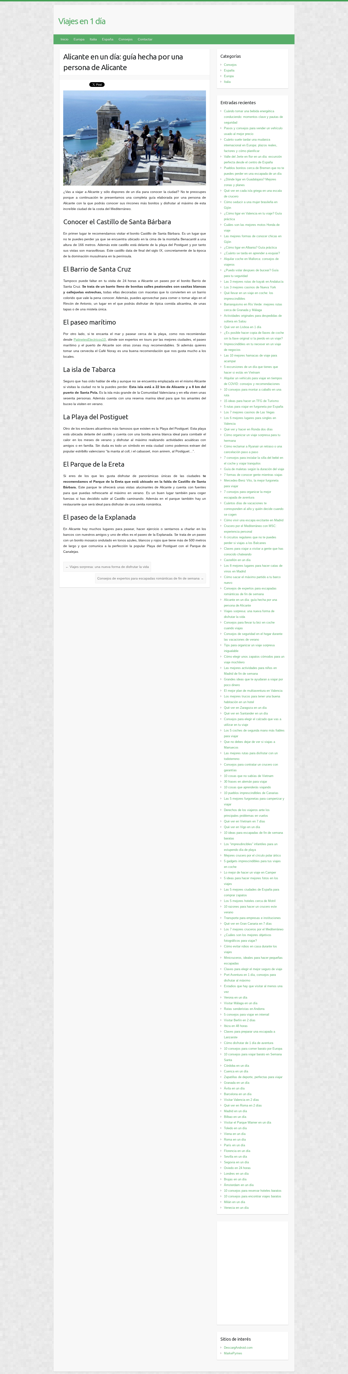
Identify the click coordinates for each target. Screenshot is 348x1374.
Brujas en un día (235, 1179)
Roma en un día (235, 1139)
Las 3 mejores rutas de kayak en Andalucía (253, 281)
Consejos (126, 39)
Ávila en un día (234, 1088)
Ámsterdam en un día (239, 1185)
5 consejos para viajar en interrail (246, 1014)
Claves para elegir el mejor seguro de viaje (253, 969)
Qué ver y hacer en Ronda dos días (248, 429)
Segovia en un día (236, 1162)
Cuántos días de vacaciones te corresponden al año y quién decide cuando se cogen (253, 508)
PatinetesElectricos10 (90, 339)
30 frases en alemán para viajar (245, 781)
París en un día (234, 1145)
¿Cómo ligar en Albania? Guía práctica (250, 247)
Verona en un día (235, 997)
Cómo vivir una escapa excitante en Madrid (253, 520)
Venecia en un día (236, 1207)
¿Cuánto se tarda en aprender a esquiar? (252, 253)
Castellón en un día (237, 560)
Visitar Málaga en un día (240, 1003)
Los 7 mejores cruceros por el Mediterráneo (253, 929)
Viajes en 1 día (81, 21)
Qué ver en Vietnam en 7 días (244, 821)
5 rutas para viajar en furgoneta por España (253, 406)
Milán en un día (234, 1202)
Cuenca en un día (236, 1071)
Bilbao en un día (235, 1117)
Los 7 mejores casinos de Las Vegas (249, 412)
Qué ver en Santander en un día (246, 713)
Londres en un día (236, 1173)
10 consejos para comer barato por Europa (253, 1048)
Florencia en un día (237, 1151)
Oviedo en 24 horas (237, 1168)
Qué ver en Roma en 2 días (243, 1105)
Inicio (64, 39)
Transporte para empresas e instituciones (252, 918)
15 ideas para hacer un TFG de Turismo (251, 401)
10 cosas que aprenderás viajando (247, 787)
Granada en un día (236, 1082)
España (107, 39)
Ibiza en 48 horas (236, 1026)
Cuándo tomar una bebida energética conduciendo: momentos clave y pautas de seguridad (253, 116)
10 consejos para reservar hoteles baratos (252, 1190)
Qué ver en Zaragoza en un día (245, 707)
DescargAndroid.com (238, 1347)
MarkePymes (233, 1353)
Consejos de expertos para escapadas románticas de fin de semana (150, 578)
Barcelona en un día (237, 1094)
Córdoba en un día (236, 1065)
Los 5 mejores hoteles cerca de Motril (250, 901)
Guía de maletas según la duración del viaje (254, 469)
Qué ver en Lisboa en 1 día (242, 327)
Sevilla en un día (235, 1156)
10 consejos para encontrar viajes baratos (252, 1196)
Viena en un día (234, 1134)
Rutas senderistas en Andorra (244, 1009)
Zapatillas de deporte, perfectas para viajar (253, 1077)
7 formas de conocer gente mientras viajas (253, 475)
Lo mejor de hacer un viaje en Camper (250, 872)
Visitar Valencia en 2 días (241, 1100)
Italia (93, 39)
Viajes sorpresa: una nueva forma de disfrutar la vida (107, 567)
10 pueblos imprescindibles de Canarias (251, 793)
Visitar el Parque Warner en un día (247, 1122)
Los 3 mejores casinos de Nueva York (250, 287)
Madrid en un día (235, 1111)
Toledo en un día (235, 1128)
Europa (79, 39)
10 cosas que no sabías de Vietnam (248, 776)
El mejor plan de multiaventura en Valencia (253, 690)
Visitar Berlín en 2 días (239, 1020)
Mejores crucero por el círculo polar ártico (252, 855)
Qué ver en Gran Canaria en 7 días (248, 923)
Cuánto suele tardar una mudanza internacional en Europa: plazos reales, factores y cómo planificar (250, 145)
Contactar (145, 39)
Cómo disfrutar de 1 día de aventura (248, 1043)
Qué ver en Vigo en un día (242, 827)
